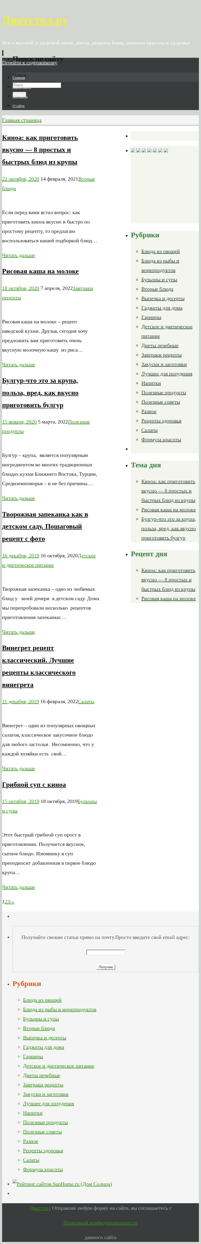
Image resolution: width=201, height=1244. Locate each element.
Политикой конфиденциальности (100, 1222)
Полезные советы (160, 402)
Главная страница (22, 120)
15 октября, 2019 (20, 801)
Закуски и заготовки (164, 364)
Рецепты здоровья (161, 420)
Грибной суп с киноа (34, 784)
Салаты (86, 701)
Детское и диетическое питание (58, 1066)
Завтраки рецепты (161, 355)
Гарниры (151, 317)
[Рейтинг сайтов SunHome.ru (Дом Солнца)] (62, 1184)
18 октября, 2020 (20, 288)
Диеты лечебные (159, 345)
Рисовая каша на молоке (40, 271)
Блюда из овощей (160, 251)
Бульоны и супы (159, 279)
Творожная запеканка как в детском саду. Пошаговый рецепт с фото (45, 527)
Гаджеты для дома (161, 308)
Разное (149, 411)
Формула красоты (161, 439)
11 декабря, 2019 (20, 701)
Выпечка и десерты (163, 298)
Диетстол (40, 1208)
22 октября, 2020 (20, 179)
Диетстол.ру (35, 19)
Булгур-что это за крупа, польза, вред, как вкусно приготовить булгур (40, 393)
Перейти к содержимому (29, 62)
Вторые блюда (157, 289)
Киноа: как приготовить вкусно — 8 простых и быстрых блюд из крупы (40, 150)
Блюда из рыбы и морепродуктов (59, 1009)
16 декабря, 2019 (20, 555)
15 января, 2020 (19, 422)
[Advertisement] (166, 188)
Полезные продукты (163, 392)
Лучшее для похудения (166, 373)
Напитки (151, 383)
